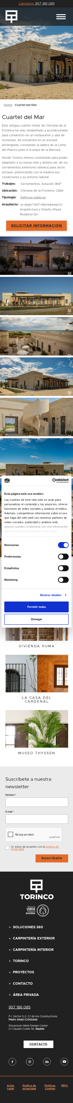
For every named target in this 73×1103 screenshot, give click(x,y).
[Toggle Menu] (61, 16)
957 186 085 (36, 3)
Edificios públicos (33, 197)
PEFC (64, 1085)
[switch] (63, 557)
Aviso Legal (10, 1087)
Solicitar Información (36, 225)
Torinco (21, 961)
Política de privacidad (29, 1087)
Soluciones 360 (28, 927)
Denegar (36, 619)
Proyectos (23, 972)
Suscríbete (51, 858)
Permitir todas (36, 606)
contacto (38, 1044)
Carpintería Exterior (34, 938)
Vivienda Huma (37, 646)
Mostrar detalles (51, 595)
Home (8, 105)
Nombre (10, 795)
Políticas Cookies (50, 1087)
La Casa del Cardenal (37, 700)
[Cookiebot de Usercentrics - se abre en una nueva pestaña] (52, 480)
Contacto (23, 983)
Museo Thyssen (36, 753)
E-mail (9, 812)
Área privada (26, 995)
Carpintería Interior (33, 950)
